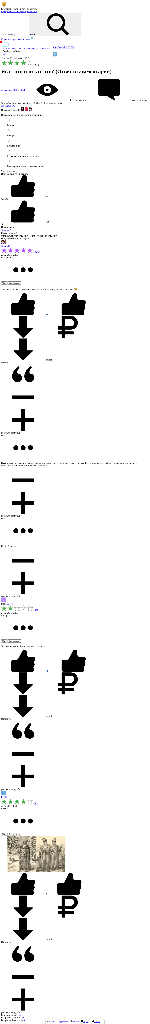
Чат (4, 283)
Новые (17, 238)
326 (22, 1017)
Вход (5, 44)
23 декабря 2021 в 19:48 (13, 90)
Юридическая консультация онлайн (19, 11)
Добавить (75, 1021)
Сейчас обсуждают (29, 48)
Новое (46, 48)
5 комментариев (9, 171)
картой (49, 359)
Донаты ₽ (6, 230)
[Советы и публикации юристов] (4, 6)
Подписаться (7, 227)
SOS (5, 54)
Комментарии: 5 (9, 233)
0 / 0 (6, 224)
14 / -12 (4, 199)
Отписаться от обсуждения (14, 236)
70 (20, 1015)
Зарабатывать (8, 106)
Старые (25, 238)
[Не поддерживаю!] (74, 314)
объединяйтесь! (30, 9)
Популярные (7, 238)
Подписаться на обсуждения (43, 236)
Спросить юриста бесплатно (15, 39)
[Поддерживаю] (23, 314)
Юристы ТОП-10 (11, 48)
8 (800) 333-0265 (63, 47)
